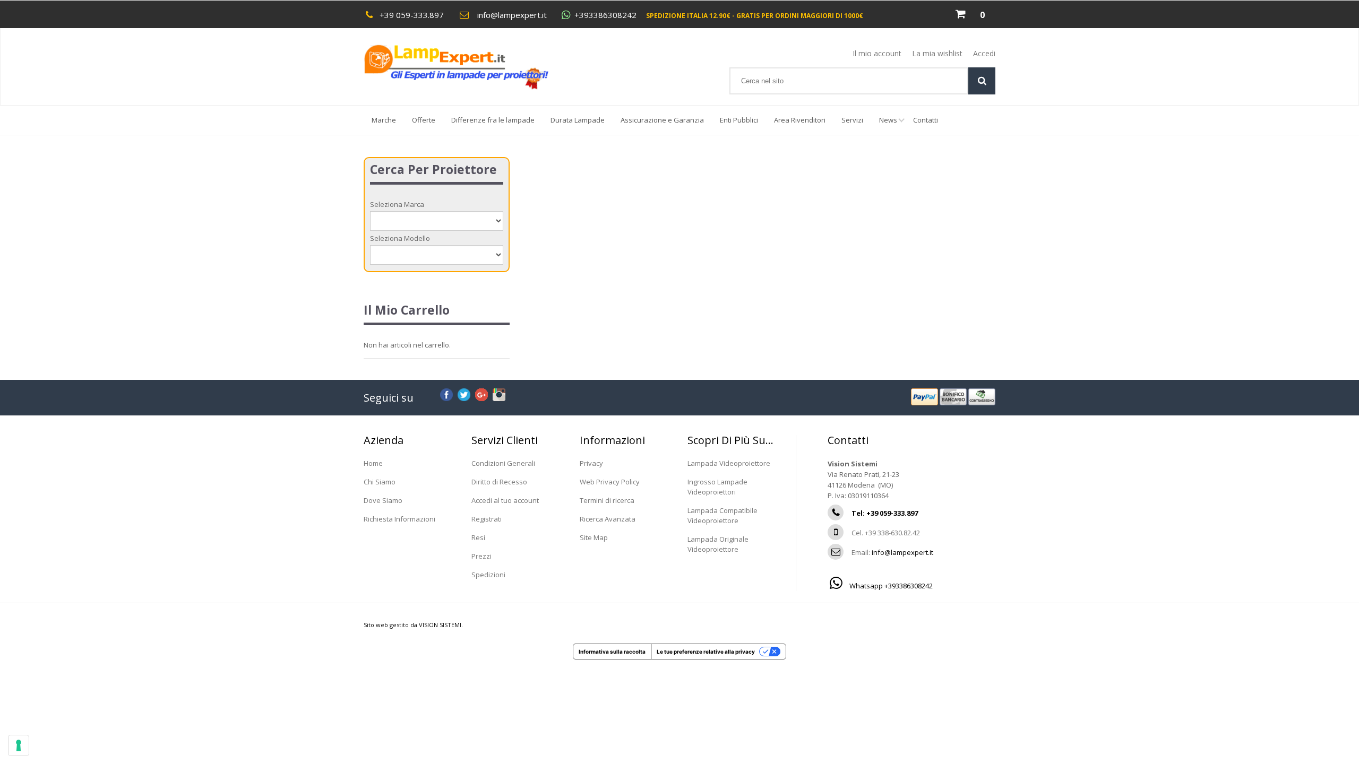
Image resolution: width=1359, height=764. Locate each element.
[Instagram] (499, 393)
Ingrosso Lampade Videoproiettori (717, 487)
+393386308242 (605, 15)
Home (373, 463)
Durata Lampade (578, 120)
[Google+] (481, 393)
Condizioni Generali (503, 463)
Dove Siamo (383, 500)
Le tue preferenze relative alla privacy (706, 651)
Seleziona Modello (400, 238)
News (888, 120)
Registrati (486, 519)
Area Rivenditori (799, 120)
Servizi (852, 120)
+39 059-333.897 (412, 15)
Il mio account (877, 53)
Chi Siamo (379, 482)
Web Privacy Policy (610, 482)
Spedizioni (488, 574)
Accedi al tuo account (505, 500)
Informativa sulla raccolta (612, 651)
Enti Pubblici (739, 120)
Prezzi (481, 556)
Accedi (984, 53)
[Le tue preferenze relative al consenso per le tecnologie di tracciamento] (18, 745)
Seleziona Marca (397, 204)
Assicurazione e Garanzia (662, 120)
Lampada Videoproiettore (728, 463)
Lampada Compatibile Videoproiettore (722, 515)
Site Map (594, 537)
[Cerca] (981, 80)
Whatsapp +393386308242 (890, 586)
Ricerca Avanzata (607, 519)
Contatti (925, 120)
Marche (384, 120)
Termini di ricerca (607, 500)
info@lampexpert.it (512, 15)
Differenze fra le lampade (493, 120)
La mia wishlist (937, 53)
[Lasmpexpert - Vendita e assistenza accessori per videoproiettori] (466, 67)
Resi (478, 537)
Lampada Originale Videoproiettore (718, 544)
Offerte (423, 120)
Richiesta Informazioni (399, 519)
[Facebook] (446, 393)
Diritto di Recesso (499, 482)
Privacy (591, 463)
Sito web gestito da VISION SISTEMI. (413, 625)
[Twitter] (464, 393)
